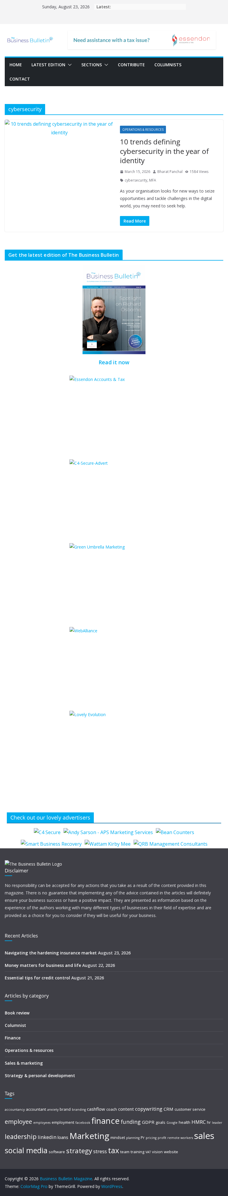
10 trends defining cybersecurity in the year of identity (164, 151)
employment (63, 1122)
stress (100, 1151)
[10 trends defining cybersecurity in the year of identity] (59, 128)
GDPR (148, 1122)
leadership (21, 1136)
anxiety (52, 1109)
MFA (152, 180)
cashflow (96, 1109)
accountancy (15, 1109)
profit (162, 1138)
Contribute (131, 64)
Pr (143, 1137)
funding (131, 1121)
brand (65, 1109)
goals (160, 1122)
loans (63, 1137)
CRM (168, 1109)
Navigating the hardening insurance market (51, 953)
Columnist (15, 1025)
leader (217, 1123)
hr (209, 1122)
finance (105, 1120)
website (171, 1151)
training (137, 1151)
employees (41, 1123)
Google (172, 1123)
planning (133, 1138)
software (57, 1151)
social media (26, 1150)
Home (16, 64)
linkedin (47, 1137)
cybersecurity (136, 180)
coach (111, 1109)
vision (157, 1151)
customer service (190, 1109)
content (126, 1109)
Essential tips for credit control (37, 978)
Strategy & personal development (40, 1075)
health (184, 1122)
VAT (148, 1152)
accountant (36, 1109)
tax (113, 1150)
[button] (68, 65)
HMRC (198, 1121)
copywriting (148, 1108)
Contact (20, 79)
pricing (151, 1138)
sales (204, 1136)
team (124, 1151)
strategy (79, 1150)
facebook (82, 1123)
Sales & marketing (24, 1063)
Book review (17, 1013)
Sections (91, 64)
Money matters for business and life (43, 965)
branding (79, 1109)
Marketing (89, 1135)
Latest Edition (48, 64)
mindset (117, 1137)
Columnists (167, 64)
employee (18, 1121)
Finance (12, 1038)
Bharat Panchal (170, 171)
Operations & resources (143, 129)
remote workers (180, 1138)
